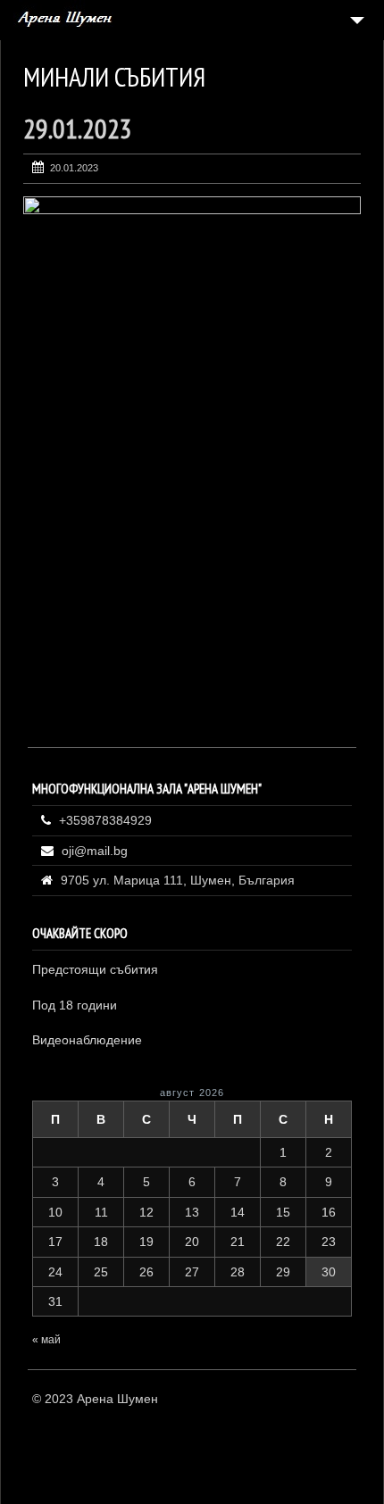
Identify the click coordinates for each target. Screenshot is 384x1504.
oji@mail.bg (95, 850)
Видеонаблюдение (87, 1040)
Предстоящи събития (95, 969)
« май (46, 1340)
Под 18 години (74, 1005)
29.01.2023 (77, 128)
